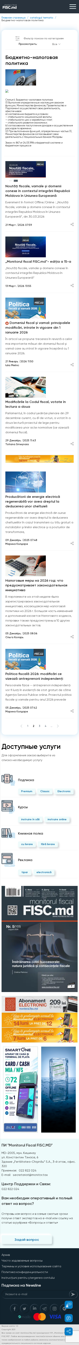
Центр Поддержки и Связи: (26, 1184)
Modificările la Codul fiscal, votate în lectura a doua (35, 404)
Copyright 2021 (8, 1329)
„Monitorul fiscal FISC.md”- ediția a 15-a (38, 261)
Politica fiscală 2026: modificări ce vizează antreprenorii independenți (34, 676)
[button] (66, 1305)
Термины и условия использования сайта (31, 1266)
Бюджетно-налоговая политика (23, 20)
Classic (44, 791)
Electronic (64, 791)
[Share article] (72, 225)
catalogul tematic (41, 17)
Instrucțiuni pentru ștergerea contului (28, 1278)
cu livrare (27, 844)
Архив (6, 1255)
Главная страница (14, 17)
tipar (24, 872)
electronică (43, 872)
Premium (26, 791)
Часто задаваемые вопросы (22, 1260)
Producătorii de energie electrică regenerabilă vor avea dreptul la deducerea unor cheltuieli (32, 501)
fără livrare (48, 844)
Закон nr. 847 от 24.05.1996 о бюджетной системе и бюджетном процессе (34, 144)
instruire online (57, 819)
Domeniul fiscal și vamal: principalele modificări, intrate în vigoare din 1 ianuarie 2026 (37, 327)
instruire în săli (30, 819)
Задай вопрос (27, 1240)
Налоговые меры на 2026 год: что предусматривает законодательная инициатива (36, 585)
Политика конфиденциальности (25, 1272)
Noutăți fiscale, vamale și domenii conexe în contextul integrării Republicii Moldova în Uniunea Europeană (37, 191)
